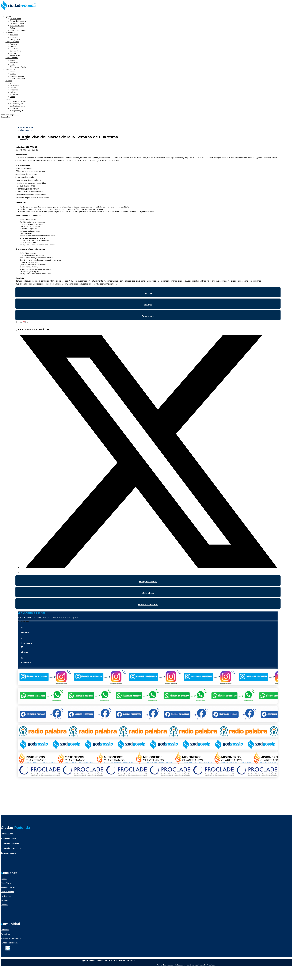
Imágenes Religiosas (18, 30)
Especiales (14, 37)
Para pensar (15, 85)
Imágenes (14, 90)
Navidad (13, 46)
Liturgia (148, 304)
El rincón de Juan (16, 103)
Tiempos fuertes (8, 887)
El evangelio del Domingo (11, 848)
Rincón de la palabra (18, 21)
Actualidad (14, 35)
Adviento (13, 44)
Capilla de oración (17, 23)
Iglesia (4, 878)
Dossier (13, 74)
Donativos (5, 934)
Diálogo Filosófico (17, 39)
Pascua (13, 53)
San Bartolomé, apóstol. (31, 612)
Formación (14, 94)
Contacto (5, 929)
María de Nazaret (17, 25)
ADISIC (132, 960)
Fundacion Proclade (9, 943)
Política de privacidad (165, 965)
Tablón (12, 71)
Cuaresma (14, 48)
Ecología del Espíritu (18, 101)
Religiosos (14, 62)
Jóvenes (4, 900)
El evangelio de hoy (8, 838)
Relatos (13, 92)
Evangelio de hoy (148, 581)
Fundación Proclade (17, 78)
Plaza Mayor (6, 883)
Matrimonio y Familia (18, 67)
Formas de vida (7, 891)
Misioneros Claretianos (11, 938)
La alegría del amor (17, 106)
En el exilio (14, 108)
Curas (12, 64)
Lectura (148, 293)
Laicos (12, 60)
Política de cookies (182, 965)
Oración (13, 87)
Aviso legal (211, 965)
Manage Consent (198, 965)
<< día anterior (26, 127)
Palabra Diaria (15, 19)
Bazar (12, 96)
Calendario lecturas (8, 853)
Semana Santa (15, 51)
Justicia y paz (6, 896)
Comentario (148, 316)
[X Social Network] (149, 567)
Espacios (8, 99)
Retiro (12, 28)
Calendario (148, 593)
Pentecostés (15, 55)
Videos (12, 83)
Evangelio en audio (148, 604)
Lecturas (25, 632)
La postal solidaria (17, 76)
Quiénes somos (7, 834)
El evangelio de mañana (10, 843)
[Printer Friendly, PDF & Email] (22, 323)
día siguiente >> (27, 130)
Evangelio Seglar (16, 110)
